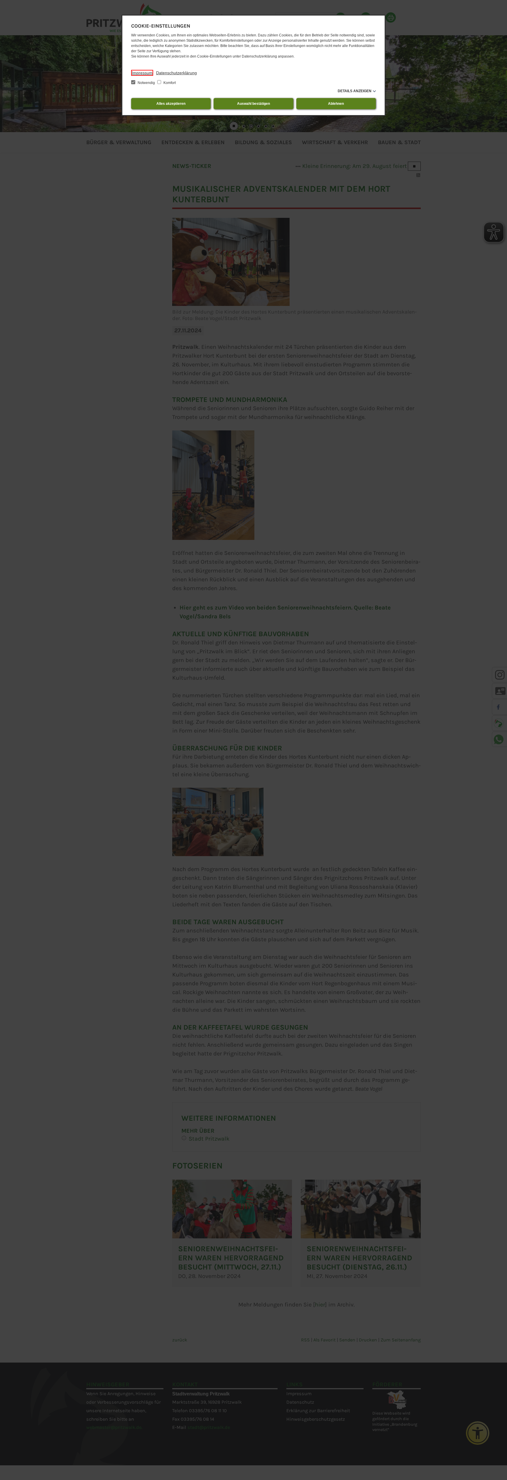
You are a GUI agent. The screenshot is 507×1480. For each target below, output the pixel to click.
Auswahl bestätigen (253, 104)
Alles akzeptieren (170, 104)
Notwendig (146, 83)
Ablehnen (336, 104)
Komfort (169, 83)
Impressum (142, 72)
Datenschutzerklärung (176, 72)
